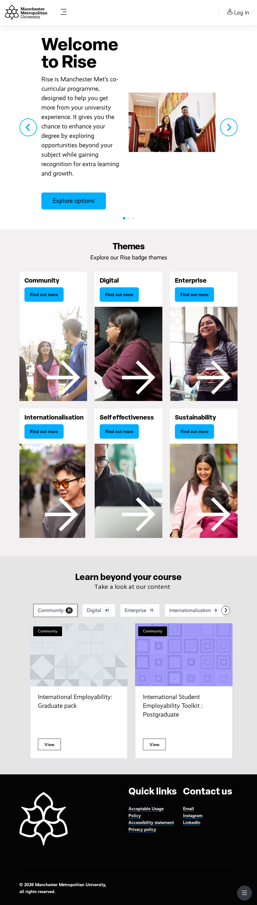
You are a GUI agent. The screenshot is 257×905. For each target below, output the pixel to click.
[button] (28, 127)
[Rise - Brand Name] (26, 12)
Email (188, 808)
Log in (241, 12)
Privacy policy (142, 829)
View (49, 744)
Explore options (74, 200)
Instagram (192, 815)
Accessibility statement (151, 822)
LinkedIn (191, 822)
